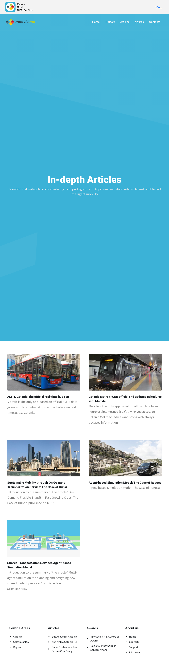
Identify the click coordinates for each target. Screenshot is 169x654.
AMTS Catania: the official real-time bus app (38, 396)
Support (133, 647)
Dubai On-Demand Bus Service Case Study (64, 649)
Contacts (134, 641)
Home (132, 636)
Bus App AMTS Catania (64, 636)
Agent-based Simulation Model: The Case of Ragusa (125, 482)
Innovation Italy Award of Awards (104, 638)
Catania (17, 636)
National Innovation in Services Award (103, 647)
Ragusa (17, 647)
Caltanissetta (21, 641)
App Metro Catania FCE (65, 641)
